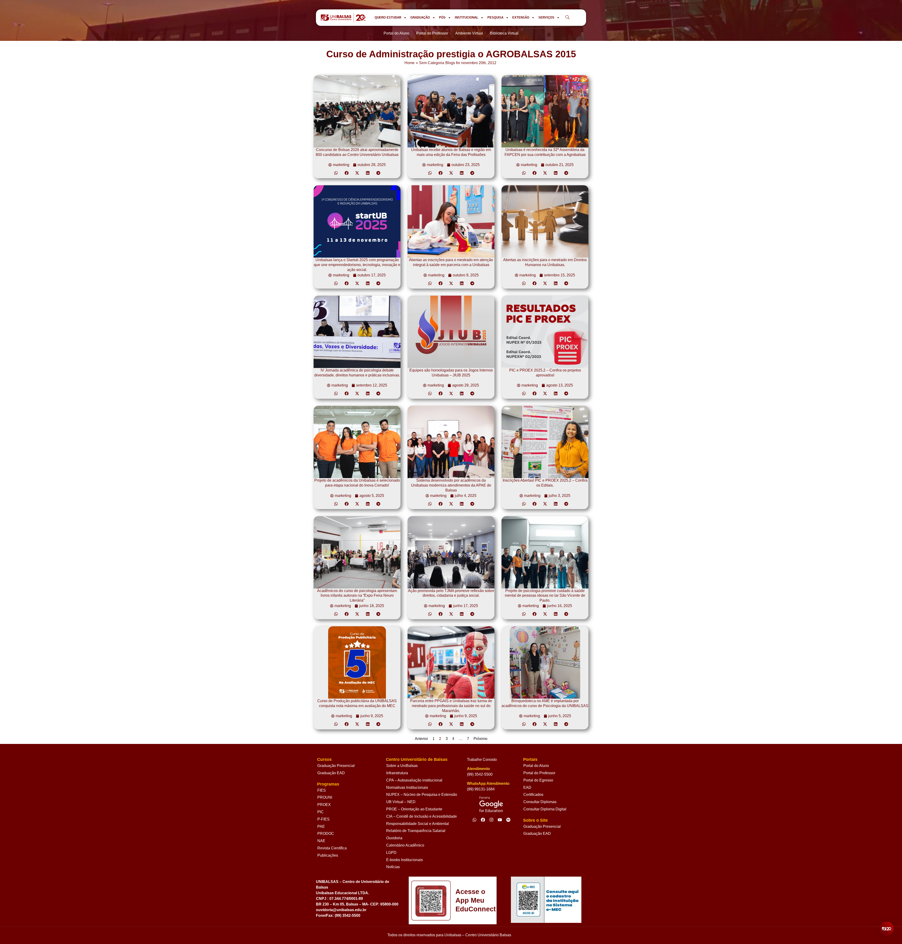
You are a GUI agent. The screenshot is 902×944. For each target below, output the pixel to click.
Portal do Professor (539, 773)
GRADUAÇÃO (420, 17)
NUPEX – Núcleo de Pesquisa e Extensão (421, 795)
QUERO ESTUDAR (388, 17)
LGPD (391, 853)
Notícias (393, 867)
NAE (321, 841)
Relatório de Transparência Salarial (415, 831)
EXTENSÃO (520, 17)
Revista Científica (332, 848)
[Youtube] (500, 820)
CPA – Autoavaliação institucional (414, 780)
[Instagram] (491, 820)
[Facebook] (483, 820)
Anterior (421, 739)
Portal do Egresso (538, 780)
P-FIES (323, 819)
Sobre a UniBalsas (402, 766)
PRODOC (325, 834)
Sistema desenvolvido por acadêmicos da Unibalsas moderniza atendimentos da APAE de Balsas (451, 485)
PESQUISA (495, 17)
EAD (527, 787)
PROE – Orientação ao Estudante (414, 809)
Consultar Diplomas (539, 802)
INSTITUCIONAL (466, 17)
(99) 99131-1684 (481, 789)
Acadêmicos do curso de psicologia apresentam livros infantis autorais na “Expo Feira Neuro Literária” (357, 596)
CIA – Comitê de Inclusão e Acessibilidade (421, 816)
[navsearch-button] (567, 17)
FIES (321, 790)
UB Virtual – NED (401, 802)
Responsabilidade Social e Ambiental (417, 824)
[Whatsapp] (474, 820)
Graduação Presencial (336, 766)
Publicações (327, 855)
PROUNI (324, 797)
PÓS (442, 17)
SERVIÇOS (546, 17)
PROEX (324, 805)
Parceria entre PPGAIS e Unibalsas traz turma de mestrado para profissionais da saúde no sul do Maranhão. (451, 706)
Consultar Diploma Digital (544, 809)
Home (409, 63)
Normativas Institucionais (407, 787)
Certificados (533, 795)
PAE (321, 826)
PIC (320, 812)
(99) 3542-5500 (480, 774)
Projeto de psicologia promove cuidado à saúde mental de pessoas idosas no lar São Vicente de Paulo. (545, 596)
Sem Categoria (431, 63)
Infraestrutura (397, 773)
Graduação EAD (331, 773)
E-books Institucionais (404, 860)
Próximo (480, 739)
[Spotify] (508, 820)
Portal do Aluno (536, 766)
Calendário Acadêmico (405, 845)
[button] (336, 173)
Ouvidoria (394, 838)
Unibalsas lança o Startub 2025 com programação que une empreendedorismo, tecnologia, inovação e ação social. (357, 265)
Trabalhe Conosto (482, 760)
